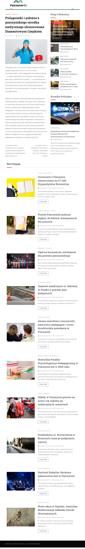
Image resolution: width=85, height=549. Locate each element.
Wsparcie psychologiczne (50, 356)
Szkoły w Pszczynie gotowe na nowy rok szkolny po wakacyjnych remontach (56, 401)
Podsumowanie (48, 173)
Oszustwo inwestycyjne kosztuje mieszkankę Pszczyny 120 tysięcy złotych (39, 152)
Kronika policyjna (55, 128)
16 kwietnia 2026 (57, 139)
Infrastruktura (41, 282)
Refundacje (47, 210)
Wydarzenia (47, 317)
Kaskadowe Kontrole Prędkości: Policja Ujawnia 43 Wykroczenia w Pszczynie (65, 134)
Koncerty (40, 468)
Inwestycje (46, 393)
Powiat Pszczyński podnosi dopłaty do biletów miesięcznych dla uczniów (57, 218)
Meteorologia (41, 248)
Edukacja (40, 173)
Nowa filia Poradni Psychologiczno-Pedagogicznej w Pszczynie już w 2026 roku (58, 363)
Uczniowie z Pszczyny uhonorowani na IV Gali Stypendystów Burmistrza (53, 180)
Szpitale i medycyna (11, 14)
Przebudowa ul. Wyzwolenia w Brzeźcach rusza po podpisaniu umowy (56, 438)
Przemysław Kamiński (24, 35)
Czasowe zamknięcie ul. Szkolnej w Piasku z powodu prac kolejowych (57, 290)
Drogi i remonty (58, 23)
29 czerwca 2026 (66, 64)
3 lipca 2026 (65, 52)
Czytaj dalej (43, 201)
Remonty (48, 282)
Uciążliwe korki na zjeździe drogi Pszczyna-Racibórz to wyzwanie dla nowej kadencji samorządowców (15, 152)
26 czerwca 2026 (66, 89)
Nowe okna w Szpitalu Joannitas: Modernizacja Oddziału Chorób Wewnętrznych (58, 510)
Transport (53, 210)
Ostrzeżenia (49, 248)
